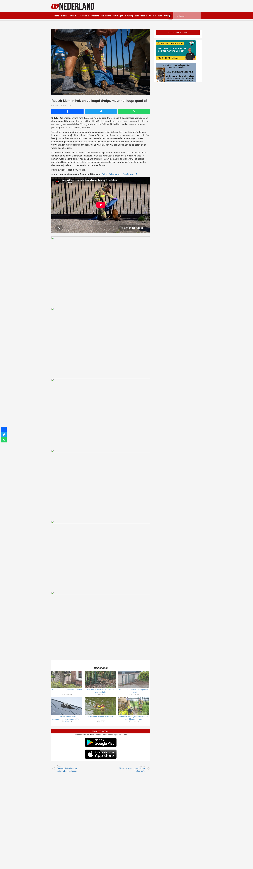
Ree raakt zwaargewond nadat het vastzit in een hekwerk (133, 717)
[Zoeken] (177, 16)
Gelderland (106, 15)
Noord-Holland (155, 15)
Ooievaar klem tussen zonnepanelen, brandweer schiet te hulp (67, 719)
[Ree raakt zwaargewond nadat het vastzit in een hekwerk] (133, 706)
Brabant (64, 15)
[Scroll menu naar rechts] (170, 16)
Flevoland (84, 15)
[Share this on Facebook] (67, 111)
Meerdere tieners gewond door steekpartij (132, 768)
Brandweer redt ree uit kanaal (100, 716)
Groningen (118, 15)
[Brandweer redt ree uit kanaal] (100, 706)
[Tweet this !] (101, 111)
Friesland (95, 15)
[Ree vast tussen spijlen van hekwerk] (66, 679)
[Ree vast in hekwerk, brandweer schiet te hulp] (100, 679)
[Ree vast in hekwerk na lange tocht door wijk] (133, 679)
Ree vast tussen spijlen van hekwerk (67, 689)
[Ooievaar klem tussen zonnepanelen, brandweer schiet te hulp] (66, 706)
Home (56, 15)
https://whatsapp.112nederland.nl (119, 174)
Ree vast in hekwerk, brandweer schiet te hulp (100, 690)
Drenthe (73, 15)
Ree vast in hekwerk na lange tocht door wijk (133, 690)
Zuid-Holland (141, 15)
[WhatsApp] (134, 111)
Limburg (129, 15)
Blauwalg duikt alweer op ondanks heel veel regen (67, 768)
